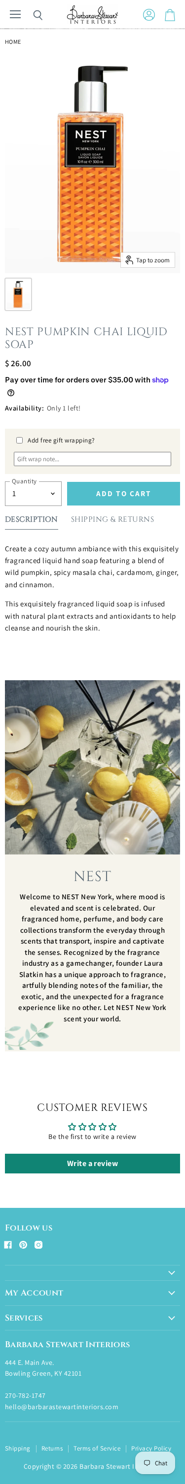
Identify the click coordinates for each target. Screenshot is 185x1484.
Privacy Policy (151, 1448)
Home (13, 41)
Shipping (18, 1448)
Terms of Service (97, 1448)
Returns (52, 1448)
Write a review (92, 1163)
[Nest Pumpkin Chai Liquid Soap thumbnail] (18, 294)
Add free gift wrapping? (61, 440)
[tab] (31, 521)
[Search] (31, 15)
